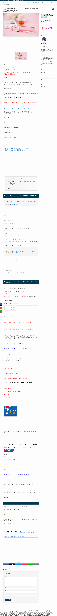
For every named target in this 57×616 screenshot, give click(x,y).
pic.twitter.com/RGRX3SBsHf (13, 252)
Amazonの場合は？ (12, 184)
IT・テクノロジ (44, 72)
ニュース (43, 79)
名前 (6, 587)
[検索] (53, 0)
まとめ (9, 188)
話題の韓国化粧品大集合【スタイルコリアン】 (11, 487)
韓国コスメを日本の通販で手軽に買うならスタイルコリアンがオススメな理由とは (17, 148)
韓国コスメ (5, 11)
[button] (6, 564)
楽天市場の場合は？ (12, 183)
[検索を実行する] (53, 9)
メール (6, 590)
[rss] (51, 0)
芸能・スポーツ (44, 86)
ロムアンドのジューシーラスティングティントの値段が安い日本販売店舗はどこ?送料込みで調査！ (20, 532)
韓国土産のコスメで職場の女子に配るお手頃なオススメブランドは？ (15, 149)
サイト (6, 593)
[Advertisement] (21, 43)
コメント (6, 576)
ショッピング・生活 (44, 77)
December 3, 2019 (15, 204)
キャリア (43, 74)
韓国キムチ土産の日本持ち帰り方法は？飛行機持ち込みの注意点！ (15, 150)
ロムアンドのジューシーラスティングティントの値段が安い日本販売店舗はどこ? (16, 108)
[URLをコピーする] (36, 564)
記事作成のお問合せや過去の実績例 (45, 63)
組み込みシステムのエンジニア (45, 45)
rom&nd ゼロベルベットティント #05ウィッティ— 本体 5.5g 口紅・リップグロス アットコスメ (13, 308)
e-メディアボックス (8, 2)
